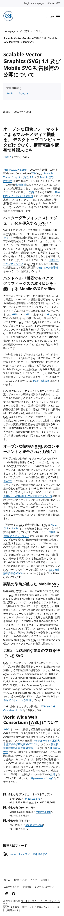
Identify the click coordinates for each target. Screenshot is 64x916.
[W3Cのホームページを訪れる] (8, 16)
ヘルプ (34, 880)
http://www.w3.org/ (15, 170)
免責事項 (14, 907)
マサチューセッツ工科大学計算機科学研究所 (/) (31, 742)
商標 (24, 907)
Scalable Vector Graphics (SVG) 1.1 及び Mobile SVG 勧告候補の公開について (30, 40)
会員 (52, 774)
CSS (6, 528)
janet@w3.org (32, 799)
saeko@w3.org (34, 825)
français (23, 94)
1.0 (8, 238)
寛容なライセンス (45, 907)
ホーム (7, 880)
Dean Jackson (41, 381)
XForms (8, 481)
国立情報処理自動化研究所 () (31, 746)
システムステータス (45, 886)
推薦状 (7, 157)
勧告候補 (21, 185)
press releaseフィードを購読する (28, 854)
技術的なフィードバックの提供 (31, 194)
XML (53, 525)
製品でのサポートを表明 (17, 700)
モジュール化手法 (48, 267)
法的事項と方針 (11, 886)
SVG (31, 192)
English (11, 94)
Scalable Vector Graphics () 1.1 (28, 175)
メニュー (50, 16)
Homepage (9, 31)
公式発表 (25, 31)
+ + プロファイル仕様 (28, 496)
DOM (15, 528)
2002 (37, 31)
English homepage (34, 3)
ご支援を (45, 880)
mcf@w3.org (43, 812)
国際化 (52, 532)
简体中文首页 (54, 3)
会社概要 (27, 886)
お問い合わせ (20, 880)
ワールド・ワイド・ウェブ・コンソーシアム (31, 902)
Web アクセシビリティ (16, 536)
